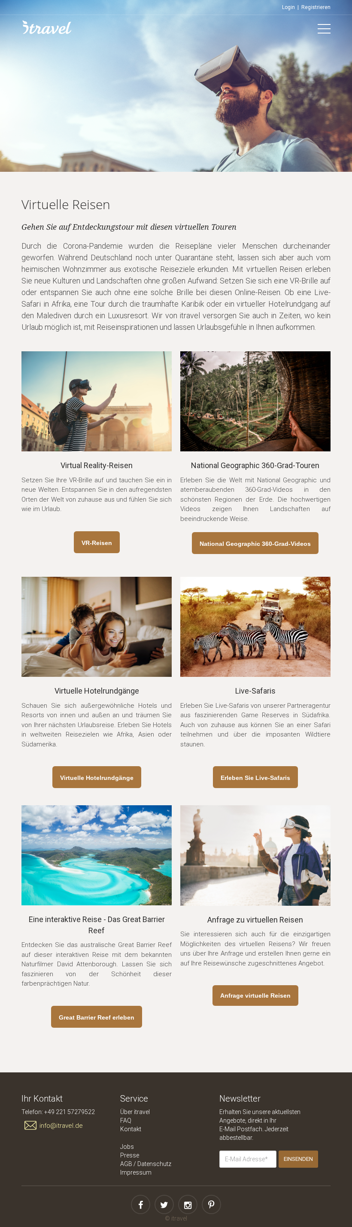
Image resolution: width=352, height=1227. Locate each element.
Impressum (136, 1172)
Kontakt (130, 1129)
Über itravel (135, 1111)
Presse (129, 1155)
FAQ (125, 1120)
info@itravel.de (61, 1126)
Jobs (127, 1146)
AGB (126, 1163)
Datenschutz (154, 1163)
